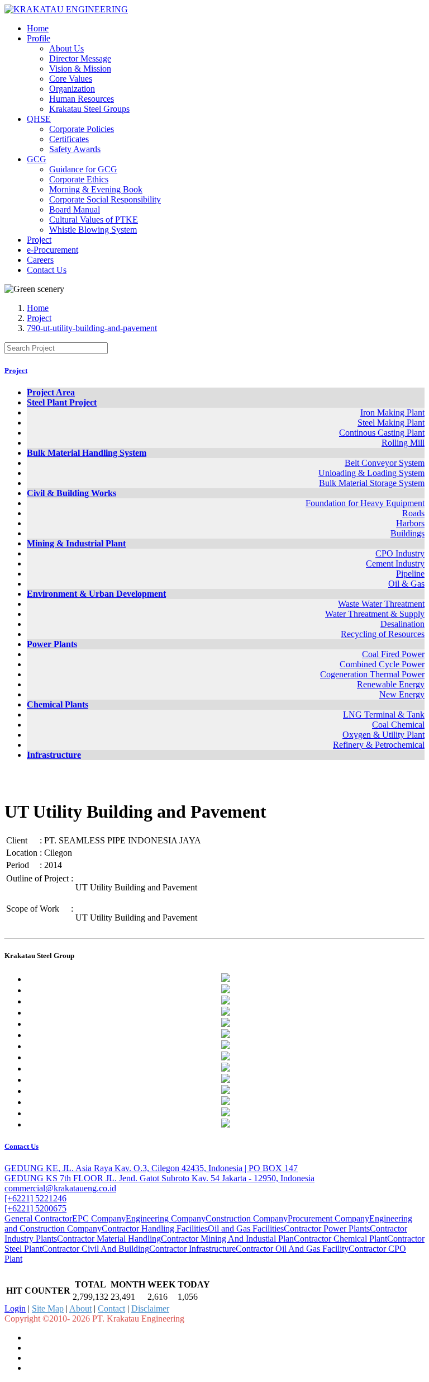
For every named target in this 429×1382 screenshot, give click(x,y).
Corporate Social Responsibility (105, 199)
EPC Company (99, 1218)
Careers (40, 260)
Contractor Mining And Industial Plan (227, 1238)
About (80, 1308)
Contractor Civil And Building (95, 1248)
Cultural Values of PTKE (93, 219)
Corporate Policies (81, 129)
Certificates (69, 139)
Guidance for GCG (83, 169)
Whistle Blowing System (93, 229)
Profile (38, 38)
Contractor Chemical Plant (340, 1238)
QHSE (39, 119)
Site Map (48, 1308)
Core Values (70, 78)
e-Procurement (52, 249)
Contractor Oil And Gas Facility (292, 1248)
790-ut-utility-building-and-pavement (92, 328)
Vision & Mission (80, 68)
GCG (36, 159)
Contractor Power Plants (327, 1228)
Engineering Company (166, 1218)
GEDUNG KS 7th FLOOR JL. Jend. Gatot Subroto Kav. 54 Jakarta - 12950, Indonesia (159, 1178)
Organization (72, 88)
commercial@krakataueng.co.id (60, 1188)
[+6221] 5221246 (35, 1198)
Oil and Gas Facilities (246, 1228)
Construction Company (247, 1218)
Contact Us (46, 270)
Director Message (80, 58)
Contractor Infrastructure (192, 1248)
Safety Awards (75, 149)
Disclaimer (150, 1308)
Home (38, 28)
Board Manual (74, 209)
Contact (111, 1308)
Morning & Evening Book (95, 189)
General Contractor (38, 1218)
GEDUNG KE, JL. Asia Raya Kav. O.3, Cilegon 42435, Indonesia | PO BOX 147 (151, 1168)
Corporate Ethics (78, 179)
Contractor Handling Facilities (155, 1228)
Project (39, 239)
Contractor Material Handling (109, 1238)
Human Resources (81, 98)
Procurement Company (328, 1218)
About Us (66, 48)
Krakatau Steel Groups (89, 109)
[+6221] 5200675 (35, 1208)
